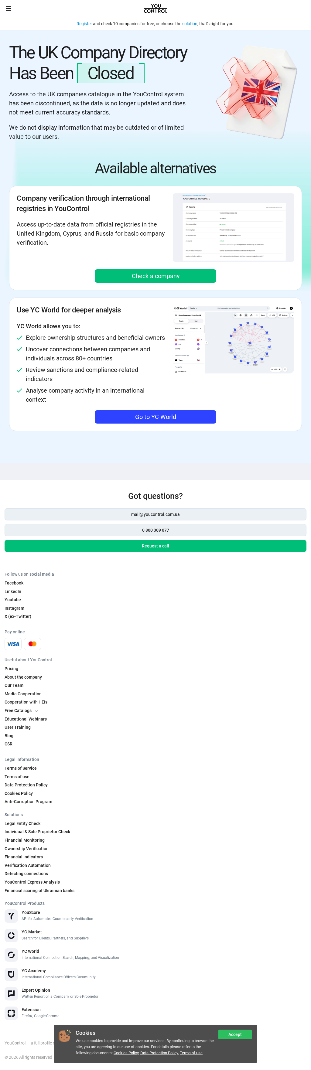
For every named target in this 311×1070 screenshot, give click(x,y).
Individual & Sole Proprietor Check (37, 831)
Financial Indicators (24, 856)
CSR (8, 743)
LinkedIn (13, 591)
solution (189, 23)
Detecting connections (26, 873)
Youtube (13, 599)
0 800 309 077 (155, 530)
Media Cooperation (23, 693)
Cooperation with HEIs (26, 702)
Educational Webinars (26, 719)
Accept (235, 1034)
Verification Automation (28, 865)
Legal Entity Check (22, 823)
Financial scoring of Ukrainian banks (39, 890)
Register (84, 23)
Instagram (14, 608)
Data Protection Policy (159, 1053)
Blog (9, 735)
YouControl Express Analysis (32, 882)
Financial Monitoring (25, 840)
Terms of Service (21, 768)
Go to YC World (155, 417)
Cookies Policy (126, 1053)
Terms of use (191, 1053)
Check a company (155, 276)
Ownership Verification (27, 848)
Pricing (11, 668)
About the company (23, 677)
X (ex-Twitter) (18, 616)
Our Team (14, 685)
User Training (18, 727)
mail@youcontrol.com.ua (155, 514)
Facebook (14, 583)
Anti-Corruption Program (28, 801)
